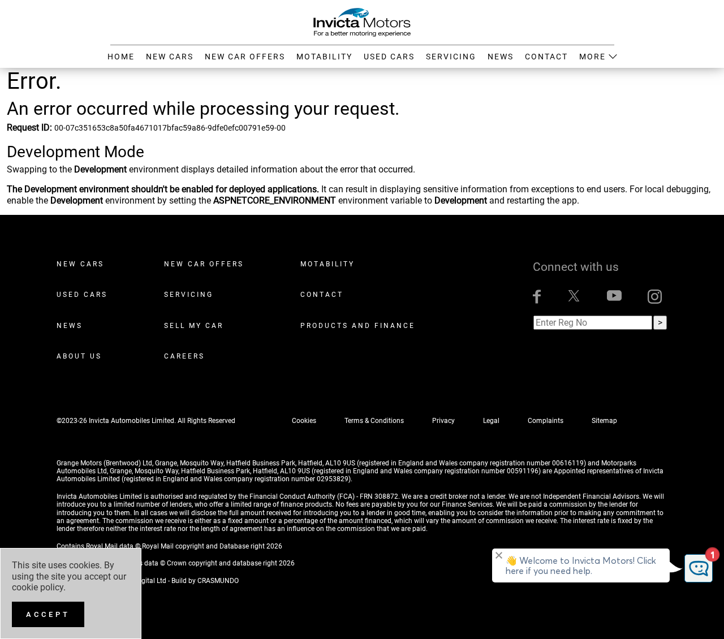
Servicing (188, 295)
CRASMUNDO (218, 581)
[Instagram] (655, 297)
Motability (327, 264)
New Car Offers (204, 264)
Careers (184, 356)
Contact (321, 295)
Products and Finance (357, 326)
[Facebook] (537, 297)
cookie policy (37, 587)
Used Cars (82, 295)
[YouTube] (614, 297)
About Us (79, 356)
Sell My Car (193, 326)
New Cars (80, 264)
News (70, 326)
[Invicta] (362, 21)
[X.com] (574, 297)
